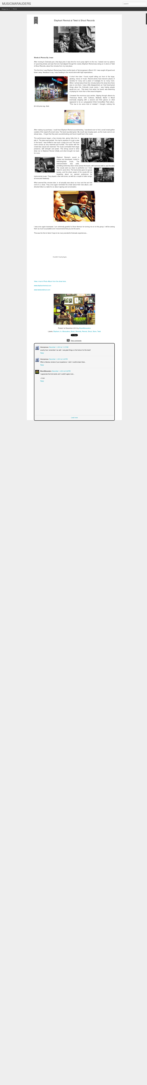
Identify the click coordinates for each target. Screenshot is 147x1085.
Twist (99, 331)
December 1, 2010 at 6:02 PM (61, 371)
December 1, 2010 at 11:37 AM (58, 347)
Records (78, 331)
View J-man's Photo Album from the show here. (50, 281)
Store (94, 331)
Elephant (56, 331)
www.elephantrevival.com (42, 285)
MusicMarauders (85, 328)
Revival (84, 331)
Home (15, 9)
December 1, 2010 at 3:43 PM (58, 359)
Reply (42, 353)
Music (73, 331)
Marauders (66, 331)
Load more (74, 417)
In (61, 331)
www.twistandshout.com (42, 290)
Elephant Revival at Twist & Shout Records (74, 20)
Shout (90, 331)
